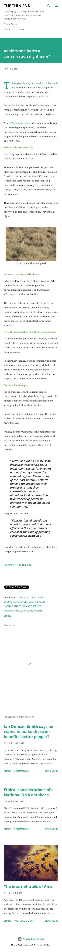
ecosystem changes (16, 601)
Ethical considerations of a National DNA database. (29, 792)
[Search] (49, 6)
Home (7, 29)
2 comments (21, 829)
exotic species (37, 601)
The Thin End (17, 5)
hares (17, 606)
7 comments (21, 770)
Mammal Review (19, 123)
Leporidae (26, 610)
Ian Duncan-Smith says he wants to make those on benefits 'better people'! (28, 731)
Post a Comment (24, 920)
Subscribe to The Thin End (17, 564)
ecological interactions (28, 597)
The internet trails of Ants (28, 886)
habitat (8, 606)
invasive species (31, 606)
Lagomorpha (11, 610)
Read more (51, 770)
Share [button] (7, 615)
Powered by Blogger (33, 938)
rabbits (38, 610)
